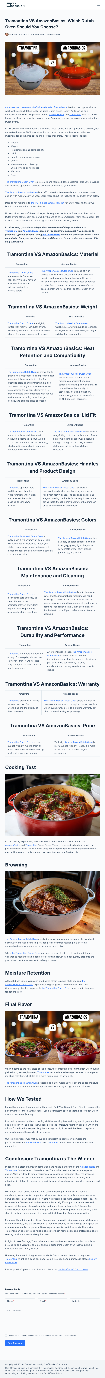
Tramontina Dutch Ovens (20, 272)
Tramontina (75, 114)
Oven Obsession (33, 1364)
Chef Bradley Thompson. (56, 1364)
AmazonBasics (56, 114)
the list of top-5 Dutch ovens (73, 1269)
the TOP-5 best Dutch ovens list (47, 202)
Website (76, 1301)
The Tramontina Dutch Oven (19, 181)
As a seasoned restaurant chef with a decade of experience (36, 107)
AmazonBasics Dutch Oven (79, 742)
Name (10, 1301)
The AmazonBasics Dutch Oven (21, 192)
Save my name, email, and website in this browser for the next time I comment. (43, 1335)
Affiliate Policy (55, 1373)
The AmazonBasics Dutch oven (71, 323)
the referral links (51, 234)
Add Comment (15, 1310)
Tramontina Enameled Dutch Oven (25, 536)
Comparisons (53, 34)
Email (43, 1301)
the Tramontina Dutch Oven (25, 953)
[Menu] (98, 5)
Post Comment (15, 1343)
